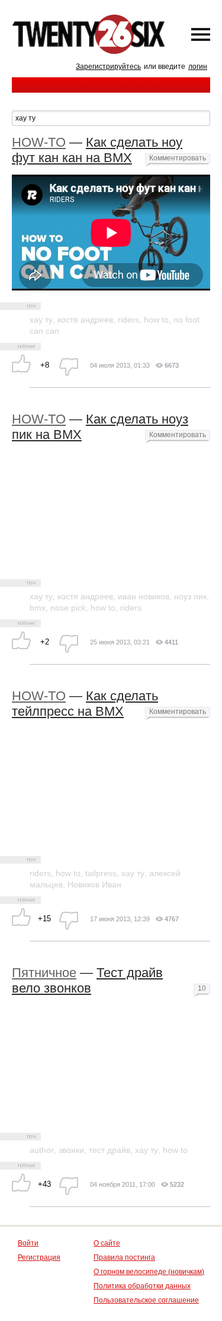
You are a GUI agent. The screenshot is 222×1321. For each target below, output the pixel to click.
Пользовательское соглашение (146, 1300)
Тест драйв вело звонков (87, 980)
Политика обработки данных (142, 1286)
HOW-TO (39, 142)
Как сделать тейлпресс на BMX (85, 703)
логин (197, 66)
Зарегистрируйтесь (108, 66)
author (42, 1150)
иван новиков (143, 596)
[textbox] (111, 118)
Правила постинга (124, 1257)
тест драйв (109, 1150)
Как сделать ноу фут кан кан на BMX (97, 150)
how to (156, 319)
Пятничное (44, 972)
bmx (38, 607)
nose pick (68, 607)
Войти (28, 1243)
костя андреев (85, 319)
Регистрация (39, 1257)
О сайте (107, 1243)
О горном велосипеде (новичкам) (149, 1272)
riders (128, 319)
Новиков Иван (94, 884)
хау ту (41, 319)
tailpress (101, 873)
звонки (71, 1150)
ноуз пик (190, 596)
